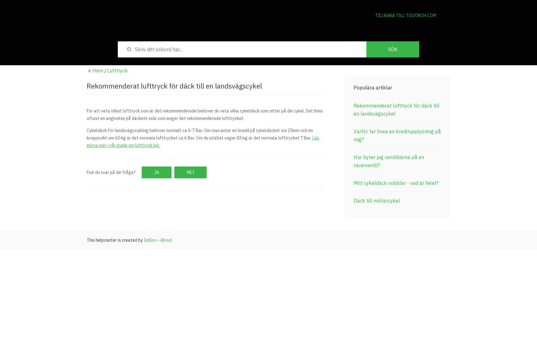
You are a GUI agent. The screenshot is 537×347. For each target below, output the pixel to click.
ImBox (150, 240)
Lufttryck (117, 70)
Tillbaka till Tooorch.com (405, 15)
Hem (97, 70)
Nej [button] (190, 172)
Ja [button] (156, 172)
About (166, 240)
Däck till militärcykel (377, 201)
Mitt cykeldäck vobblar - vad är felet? (396, 183)
